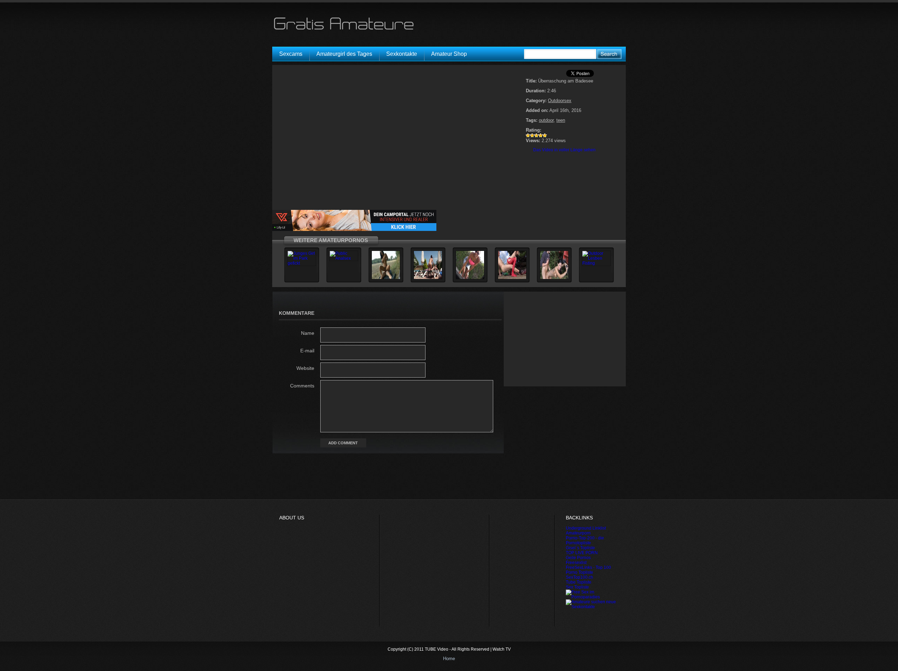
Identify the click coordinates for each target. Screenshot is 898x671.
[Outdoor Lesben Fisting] (596, 263)
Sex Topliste (577, 587)
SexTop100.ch (579, 577)
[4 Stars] (540, 135)
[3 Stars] (536, 135)
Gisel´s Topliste (580, 547)
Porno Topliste (579, 572)
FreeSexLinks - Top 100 (588, 567)
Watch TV (501, 649)
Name (307, 333)
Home (449, 658)
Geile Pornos (578, 557)
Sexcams (290, 54)
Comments (302, 385)
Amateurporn (578, 533)
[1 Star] (528, 135)
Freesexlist (576, 562)
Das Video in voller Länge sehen (564, 149)
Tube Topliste (578, 582)
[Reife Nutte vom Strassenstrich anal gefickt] (512, 277)
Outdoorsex (559, 100)
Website (305, 368)
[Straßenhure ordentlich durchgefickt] (554, 277)
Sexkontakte (401, 54)
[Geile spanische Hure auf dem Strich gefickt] (470, 277)
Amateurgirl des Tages (344, 54)
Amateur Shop (449, 54)
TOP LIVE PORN (582, 552)
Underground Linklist (586, 528)
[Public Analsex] (343, 258)
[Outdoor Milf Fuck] (385, 277)
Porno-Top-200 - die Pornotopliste (585, 540)
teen (560, 120)
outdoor (546, 120)
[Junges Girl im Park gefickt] (301, 263)
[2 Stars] (532, 135)
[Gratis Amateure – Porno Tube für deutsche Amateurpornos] (346, 29)
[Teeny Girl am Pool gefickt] (428, 277)
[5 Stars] (545, 135)
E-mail (307, 350)
